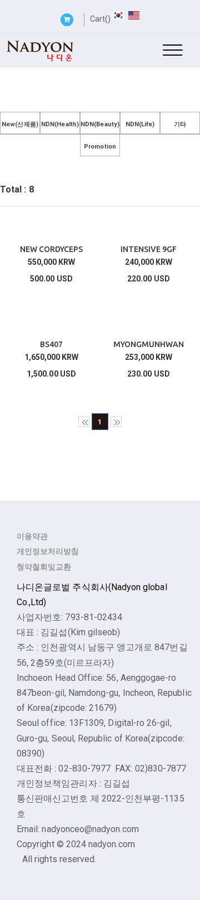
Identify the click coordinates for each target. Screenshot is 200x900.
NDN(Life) (140, 124)
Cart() (100, 18)
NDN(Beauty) (100, 124)
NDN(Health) (60, 124)
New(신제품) (20, 124)
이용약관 (32, 536)
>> (116, 421)
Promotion (100, 146)
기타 (180, 124)
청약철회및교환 (44, 566)
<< (83, 421)
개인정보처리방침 (48, 551)
